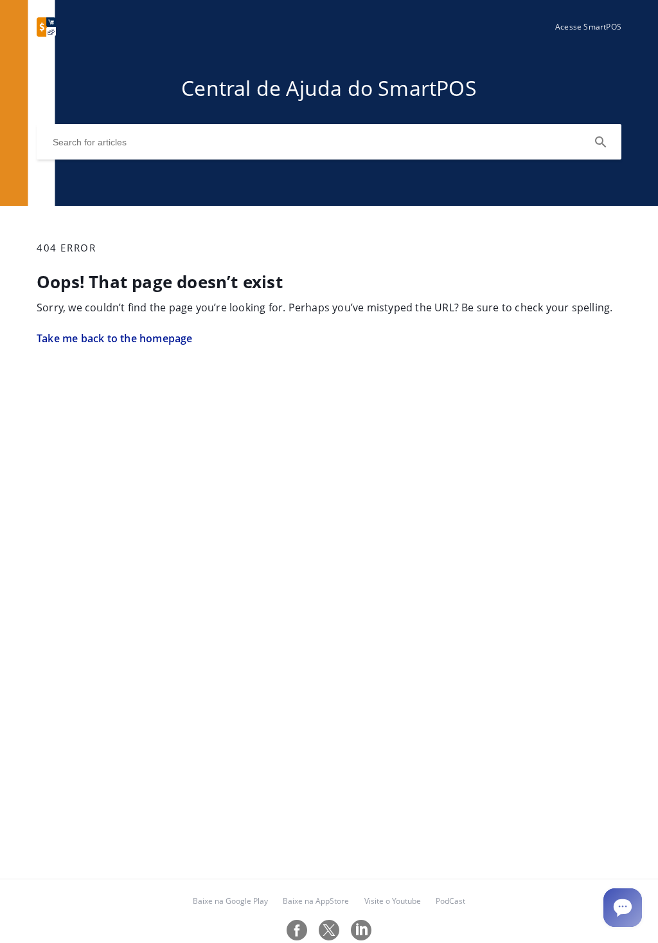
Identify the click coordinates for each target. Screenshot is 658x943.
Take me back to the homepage (115, 338)
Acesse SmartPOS (588, 26)
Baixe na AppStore (316, 900)
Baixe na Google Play (230, 900)
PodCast (450, 900)
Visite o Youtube (392, 900)
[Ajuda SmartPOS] (46, 33)
